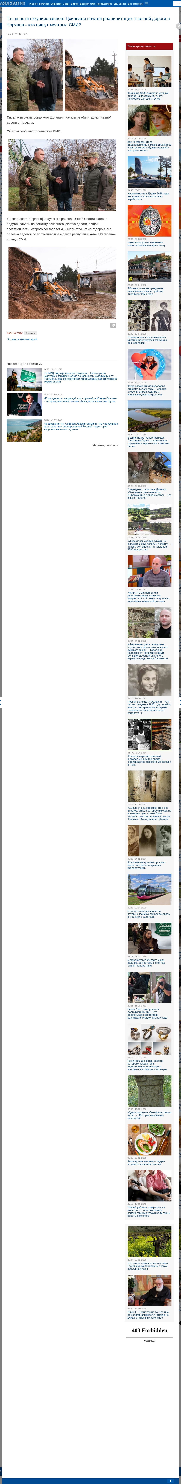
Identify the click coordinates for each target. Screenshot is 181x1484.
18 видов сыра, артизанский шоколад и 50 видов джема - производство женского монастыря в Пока (149, 760)
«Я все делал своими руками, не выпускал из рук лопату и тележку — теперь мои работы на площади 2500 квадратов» (149, 545)
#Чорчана (31, 333)
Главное (33, 3)
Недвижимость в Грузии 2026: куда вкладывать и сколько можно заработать (148, 196)
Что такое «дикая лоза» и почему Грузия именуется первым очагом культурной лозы (148, 1266)
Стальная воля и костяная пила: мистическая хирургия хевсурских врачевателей (147, 340)
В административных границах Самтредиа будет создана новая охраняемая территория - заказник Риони (149, 442)
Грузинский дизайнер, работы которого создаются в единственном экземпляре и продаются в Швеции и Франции (147, 1065)
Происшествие (104, 3)
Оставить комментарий (22, 339)
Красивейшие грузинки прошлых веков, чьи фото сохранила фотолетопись (147, 865)
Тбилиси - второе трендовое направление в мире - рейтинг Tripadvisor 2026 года (146, 291)
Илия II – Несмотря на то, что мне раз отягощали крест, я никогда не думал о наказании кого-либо (148, 1315)
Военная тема (87, 3)
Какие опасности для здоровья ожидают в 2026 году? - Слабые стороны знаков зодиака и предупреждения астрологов (147, 390)
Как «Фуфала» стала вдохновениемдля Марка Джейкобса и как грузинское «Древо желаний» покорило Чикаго (149, 146)
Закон (66, 3)
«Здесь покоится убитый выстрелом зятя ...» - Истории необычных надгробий (149, 1115)
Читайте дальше (104, 445)
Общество (56, 3)
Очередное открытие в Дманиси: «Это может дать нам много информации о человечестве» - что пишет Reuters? (149, 493)
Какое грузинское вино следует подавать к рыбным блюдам (146, 1163)
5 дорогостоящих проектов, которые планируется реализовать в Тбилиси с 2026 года (149, 914)
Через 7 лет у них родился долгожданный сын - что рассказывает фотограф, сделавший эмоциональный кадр (147, 1013)
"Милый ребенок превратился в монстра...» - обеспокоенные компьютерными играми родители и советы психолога (149, 1211)
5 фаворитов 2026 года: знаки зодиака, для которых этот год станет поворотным (146, 963)
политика (44, 3)
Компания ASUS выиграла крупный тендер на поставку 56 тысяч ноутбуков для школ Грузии (148, 96)
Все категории (135, 3)
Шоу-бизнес (120, 3)
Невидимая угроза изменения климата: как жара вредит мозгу (146, 244)
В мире (74, 3)
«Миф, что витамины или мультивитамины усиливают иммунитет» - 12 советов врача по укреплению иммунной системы (148, 597)
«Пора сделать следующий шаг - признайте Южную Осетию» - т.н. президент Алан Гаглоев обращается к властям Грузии (80, 400)
